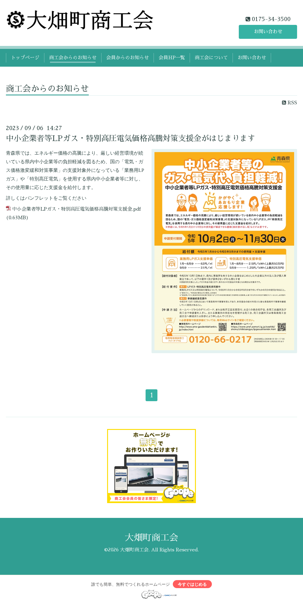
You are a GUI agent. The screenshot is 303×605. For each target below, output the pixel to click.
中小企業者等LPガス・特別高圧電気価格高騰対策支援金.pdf (76, 209)
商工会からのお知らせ (72, 57)
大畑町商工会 (151, 537)
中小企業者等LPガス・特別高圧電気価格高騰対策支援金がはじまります (130, 138)
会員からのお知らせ (127, 57)
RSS (291, 102)
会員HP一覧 (172, 57)
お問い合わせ (268, 31)
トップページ (25, 57)
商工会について (211, 57)
